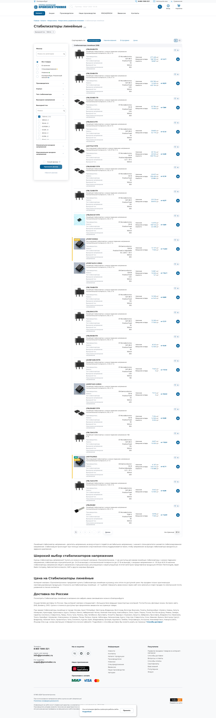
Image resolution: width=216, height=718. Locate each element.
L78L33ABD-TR (92, 98)
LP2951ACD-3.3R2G (94, 263)
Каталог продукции (116, 656)
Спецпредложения (116, 664)
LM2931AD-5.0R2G (93, 384)
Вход (168, 8)
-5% (75, 457)
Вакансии (112, 667)
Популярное (153, 669)
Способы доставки (154, 622)
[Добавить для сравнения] (178, 50)
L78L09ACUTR (92, 311)
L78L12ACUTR (92, 481)
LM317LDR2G (91, 457)
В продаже (124, 40)
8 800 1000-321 (41, 649)
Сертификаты (153, 664)
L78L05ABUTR (92, 49)
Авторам (111, 672)
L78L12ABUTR (92, 191)
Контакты (112, 654)
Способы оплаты (154, 661)
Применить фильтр (51, 166)
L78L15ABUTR (92, 287)
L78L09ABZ (90, 505)
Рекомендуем (94, 40)
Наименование (110, 40)
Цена (135, 40)
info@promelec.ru (43, 656)
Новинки (111, 662)
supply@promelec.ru (45, 662)
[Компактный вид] (176, 40)
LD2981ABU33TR (93, 360)
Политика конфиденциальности (46, 701)
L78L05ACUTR (92, 122)
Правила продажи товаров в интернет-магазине (164, 652)
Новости (111, 651)
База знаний (153, 666)
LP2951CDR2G (92, 239)
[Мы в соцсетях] (74, 653)
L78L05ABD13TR (93, 166)
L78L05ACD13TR (93, 215)
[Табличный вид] (179, 40)
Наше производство (116, 670)
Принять (126, 710)
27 (99, 532)
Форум (150, 672)
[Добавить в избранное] (175, 50)
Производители (115, 659)
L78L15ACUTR (92, 432)
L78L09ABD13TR (93, 408)
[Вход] (168, 5)
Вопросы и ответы (155, 658)
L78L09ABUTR (92, 336)
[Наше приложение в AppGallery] (89, 668)
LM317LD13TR (92, 146)
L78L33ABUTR (92, 73)
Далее (107, 532)
